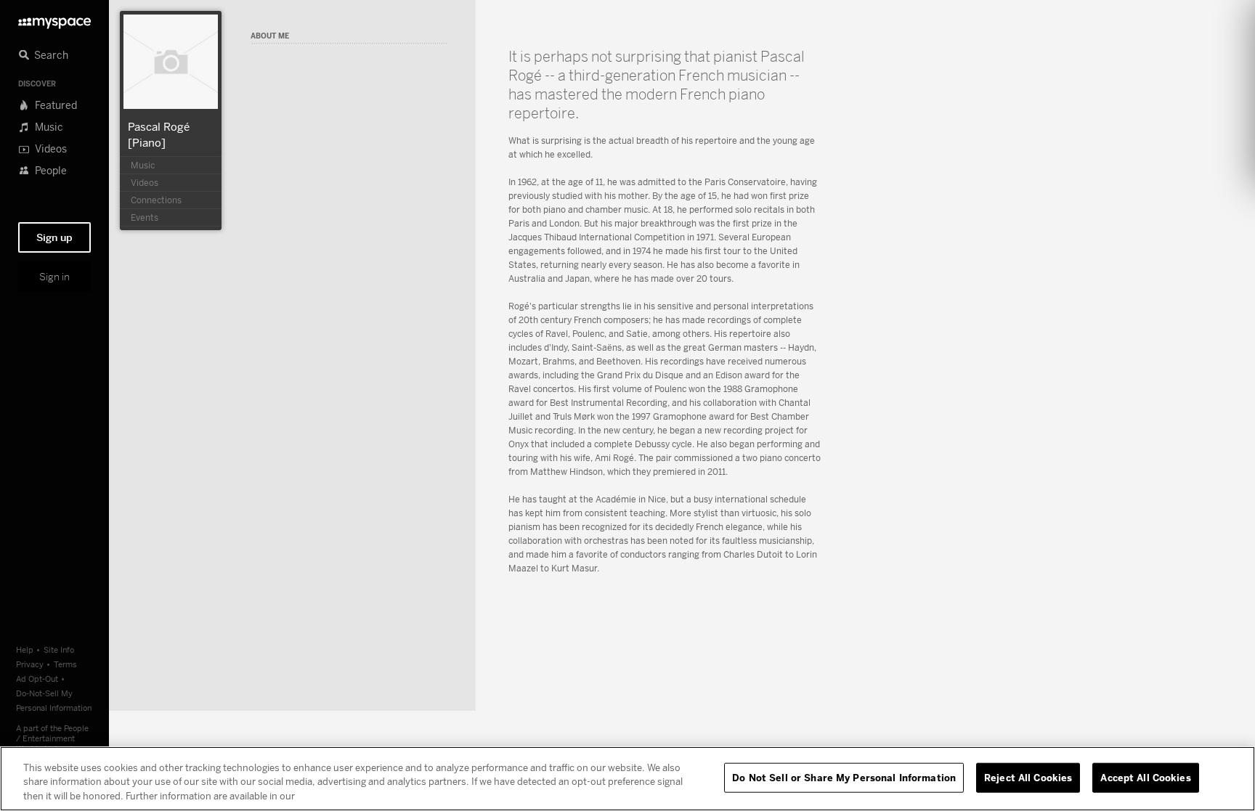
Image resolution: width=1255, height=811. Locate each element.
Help (24, 649)
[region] (627, 778)
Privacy (30, 664)
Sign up (54, 237)
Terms (65, 664)
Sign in (54, 276)
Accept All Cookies (1145, 776)
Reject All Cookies (1028, 776)
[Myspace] (54, 19)
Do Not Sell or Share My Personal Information (844, 776)
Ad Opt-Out (37, 678)
